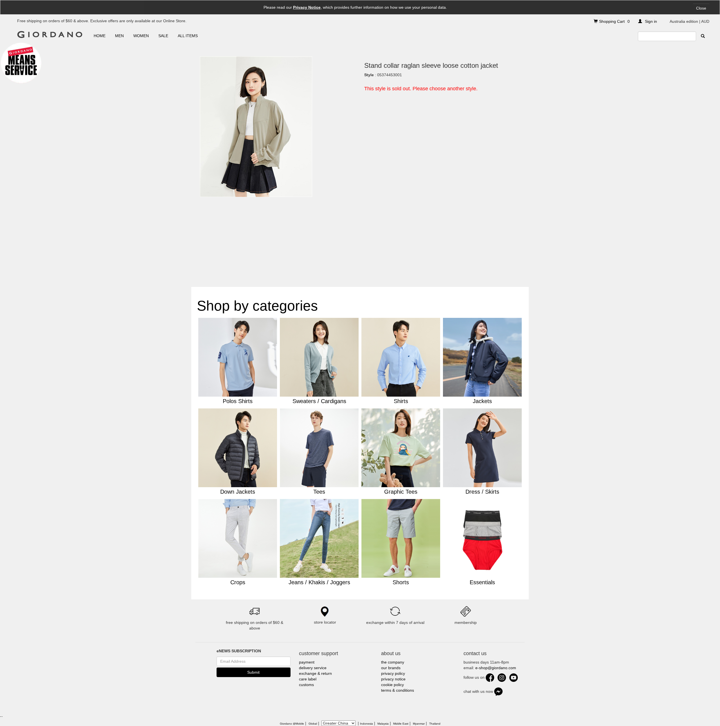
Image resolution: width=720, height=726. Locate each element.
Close (701, 8)
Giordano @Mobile (292, 723)
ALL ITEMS (188, 35)
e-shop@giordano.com (495, 668)
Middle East (400, 723)
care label (307, 679)
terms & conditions (397, 690)
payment (306, 662)
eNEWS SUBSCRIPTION (239, 651)
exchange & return (315, 673)
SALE (163, 35)
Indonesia (366, 723)
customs (306, 684)
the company (392, 662)
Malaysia (383, 723)
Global (313, 723)
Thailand (434, 723)
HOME (99, 35)
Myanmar (419, 723)
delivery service (313, 668)
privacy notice (393, 679)
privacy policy (393, 673)
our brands (390, 668)
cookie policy (392, 684)
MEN (119, 35)
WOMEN (141, 35)
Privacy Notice (307, 7)
